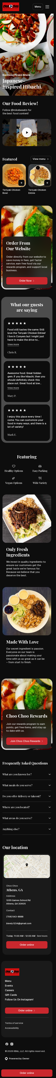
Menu (38, 6)
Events (9, 985)
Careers (9, 990)
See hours (42, 936)
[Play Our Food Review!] (26, 132)
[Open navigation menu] (47, 7)
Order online (27, 944)
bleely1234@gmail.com (18, 924)
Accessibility (12, 1028)
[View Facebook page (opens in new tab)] (7, 1044)
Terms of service (14, 1023)
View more (13, 344)
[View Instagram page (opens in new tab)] (12, 1044)
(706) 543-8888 (14, 917)
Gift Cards (11, 995)
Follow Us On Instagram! (19, 999)
